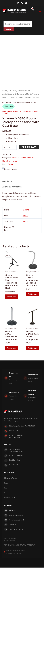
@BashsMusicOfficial (16, 520)
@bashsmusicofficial (16, 515)
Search (8, 29)
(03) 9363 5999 (14, 431)
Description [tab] (7, 181)
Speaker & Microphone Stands (20, 94)
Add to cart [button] (11, 296)
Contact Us (13, 525)
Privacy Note (8, 493)
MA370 (25, 215)
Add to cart (29, 147)
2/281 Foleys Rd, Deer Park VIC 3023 (22, 426)
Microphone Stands (10, 111)
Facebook (12, 510)
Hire (5, 488)
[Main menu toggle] (40, 11)
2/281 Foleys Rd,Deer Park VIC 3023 (16, 450)
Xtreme (10, 164)
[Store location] (18, 3)
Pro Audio (12, 91)
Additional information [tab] (11, 186)
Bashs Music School (16, 529)
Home (4, 91)
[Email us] (26, 3)
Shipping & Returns (10, 478)
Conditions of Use (10, 498)
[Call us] (22, 3)
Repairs (6, 483)
